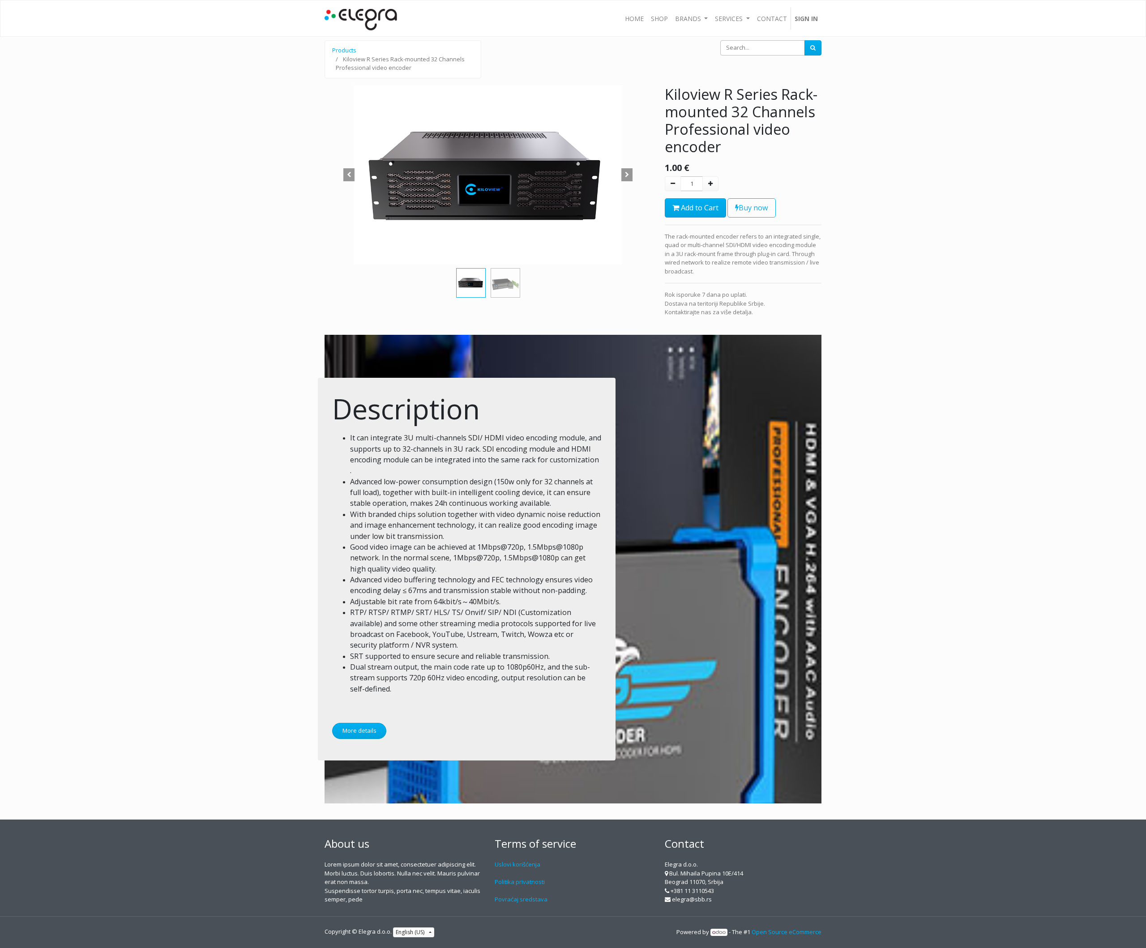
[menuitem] (634, 18)
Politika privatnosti (520, 882)
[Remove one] (673, 184)
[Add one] (710, 184)
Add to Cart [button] (698, 208)
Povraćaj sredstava (521, 899)
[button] (349, 175)
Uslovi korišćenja (517, 864)
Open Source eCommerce (786, 932)
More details (359, 730)
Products (344, 50)
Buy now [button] (753, 208)
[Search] (812, 48)
